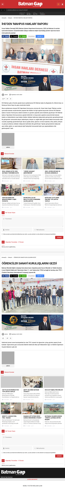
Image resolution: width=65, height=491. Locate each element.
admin (6, 94)
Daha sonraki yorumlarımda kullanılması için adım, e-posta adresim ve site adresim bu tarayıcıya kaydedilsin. (29, 234)
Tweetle (15, 36)
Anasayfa (4, 18)
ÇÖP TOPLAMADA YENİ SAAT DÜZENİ (17, 10)
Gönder (24, 36)
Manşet (10, 18)
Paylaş (7, 36)
